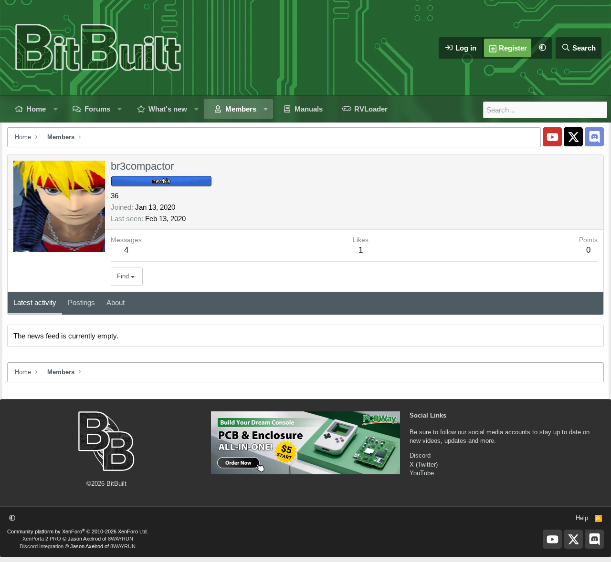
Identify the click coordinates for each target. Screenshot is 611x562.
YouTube (422, 473)
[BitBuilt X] (573, 136)
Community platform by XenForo (77, 531)
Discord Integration (41, 546)
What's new (167, 109)
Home (36, 109)
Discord (420, 455)
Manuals (309, 109)
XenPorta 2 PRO (41, 539)
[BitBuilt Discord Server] (594, 136)
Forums (97, 109)
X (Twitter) (424, 464)
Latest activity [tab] (34, 302)
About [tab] (115, 302)
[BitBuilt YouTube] (552, 136)
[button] (542, 48)
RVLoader (371, 109)
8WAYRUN (120, 539)
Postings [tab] (81, 302)
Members (240, 109)
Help (582, 517)
